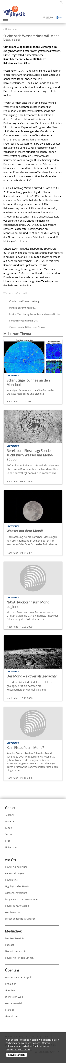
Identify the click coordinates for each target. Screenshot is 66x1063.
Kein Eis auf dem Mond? (25, 747)
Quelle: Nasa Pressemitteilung (24, 301)
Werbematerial (13, 1003)
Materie (9, 821)
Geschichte (11, 1016)
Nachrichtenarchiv (15, 951)
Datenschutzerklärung (18, 1049)
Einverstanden (16, 1054)
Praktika (9, 1009)
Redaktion (10, 983)
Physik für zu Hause (16, 867)
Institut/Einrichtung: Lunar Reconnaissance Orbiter (34, 314)
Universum (11, 29)
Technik (9, 834)
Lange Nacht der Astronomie (21, 899)
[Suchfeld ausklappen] (60, 2)
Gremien (10, 990)
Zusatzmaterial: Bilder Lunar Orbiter (27, 327)
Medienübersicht (15, 938)
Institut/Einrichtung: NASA (22, 307)
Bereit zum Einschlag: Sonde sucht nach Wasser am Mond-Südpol (30, 455)
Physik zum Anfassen (17, 905)
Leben (8, 827)
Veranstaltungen (14, 873)
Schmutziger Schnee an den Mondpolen (28, 382)
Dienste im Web (14, 996)
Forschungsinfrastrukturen (20, 918)
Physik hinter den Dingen (19, 957)
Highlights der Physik (17, 886)
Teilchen (10, 815)
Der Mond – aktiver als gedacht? (32, 676)
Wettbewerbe (12, 912)
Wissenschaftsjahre (16, 892)
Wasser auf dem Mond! (25, 531)
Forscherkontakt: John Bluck (23, 320)
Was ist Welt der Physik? (18, 977)
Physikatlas (11, 879)
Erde (7, 840)
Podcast (9, 944)
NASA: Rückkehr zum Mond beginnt (28, 604)
